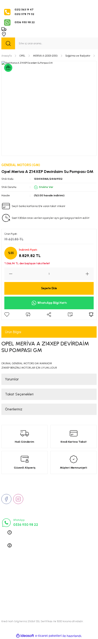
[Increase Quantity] (89, 273)
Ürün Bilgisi (13, 332)
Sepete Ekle (49, 288)
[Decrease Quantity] (8, 273)
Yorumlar (12, 379)
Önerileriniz (13, 409)
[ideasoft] (25, 636)
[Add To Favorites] (6, 314)
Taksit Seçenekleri (19, 394)
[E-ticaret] (48, 636)
